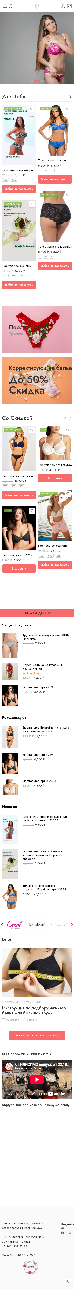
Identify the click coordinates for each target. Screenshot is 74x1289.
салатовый (13, 254)
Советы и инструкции (21, 1002)
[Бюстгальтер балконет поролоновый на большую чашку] (55, 515)
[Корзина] (69, 6)
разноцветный (13, 159)
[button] (2, 924)
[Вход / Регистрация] (63, 6)
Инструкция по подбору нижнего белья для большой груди (34, 1011)
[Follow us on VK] (62, 1228)
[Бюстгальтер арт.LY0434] (55, 443)
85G (14, 179)
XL (52, 170)
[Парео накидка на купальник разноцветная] (10, 671)
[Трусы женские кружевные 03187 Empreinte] (10, 645)
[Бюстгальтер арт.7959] (19, 528)
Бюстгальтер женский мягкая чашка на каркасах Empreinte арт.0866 (19, 265)
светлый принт (49, 535)
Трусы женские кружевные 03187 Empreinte (46, 637)
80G (50, 555)
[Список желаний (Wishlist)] (32, 109)
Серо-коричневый (13, 459)
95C (22, 275)
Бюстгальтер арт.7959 (17, 555)
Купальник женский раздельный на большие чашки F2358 (19, 170)
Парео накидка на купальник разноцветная (42, 667)
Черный (49, 143)
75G (5, 179)
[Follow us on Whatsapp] (69, 1233)
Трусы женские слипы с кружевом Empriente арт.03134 (55, 160)
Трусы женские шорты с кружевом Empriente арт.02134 (55, 246)
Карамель (13, 453)
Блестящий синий (13, 446)
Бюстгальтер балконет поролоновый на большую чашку (55, 545)
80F (13, 486)
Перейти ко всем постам (37, 1036)
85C (14, 275)
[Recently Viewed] (67, 1281)
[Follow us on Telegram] (62, 1233)
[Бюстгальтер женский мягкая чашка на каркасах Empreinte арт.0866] (19, 230)
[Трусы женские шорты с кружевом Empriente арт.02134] (55, 216)
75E (5, 486)
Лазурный (49, 149)
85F (58, 555)
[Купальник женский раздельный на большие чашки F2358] (19, 135)
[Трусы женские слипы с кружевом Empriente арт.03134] (55, 130)
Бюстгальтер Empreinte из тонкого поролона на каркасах (19, 476)
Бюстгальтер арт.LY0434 (55, 465)
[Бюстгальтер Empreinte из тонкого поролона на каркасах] (10, 736)
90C (22, 486)
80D (5, 275)
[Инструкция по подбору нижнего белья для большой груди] (37, 972)
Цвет (5, 153)
